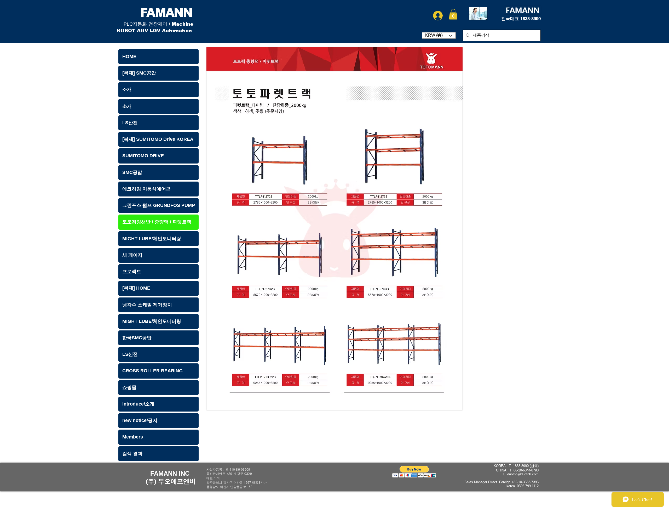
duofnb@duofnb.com (523, 474)
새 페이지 (132, 255)
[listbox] (439, 35)
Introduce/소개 (138, 404)
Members (132, 437)
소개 (127, 89)
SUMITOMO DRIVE (143, 155)
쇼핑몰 (129, 387)
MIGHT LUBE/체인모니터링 (151, 238)
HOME (129, 56)
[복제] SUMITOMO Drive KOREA (157, 139)
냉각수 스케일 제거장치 (147, 304)
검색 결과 (132, 453)
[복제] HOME (136, 288)
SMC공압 (132, 172)
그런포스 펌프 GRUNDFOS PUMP (158, 205)
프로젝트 (131, 271)
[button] (453, 14)
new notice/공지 (139, 420)
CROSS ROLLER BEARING (152, 370)
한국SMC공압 (137, 337)
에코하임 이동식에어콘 (146, 189)
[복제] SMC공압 (139, 73)
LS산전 (130, 122)
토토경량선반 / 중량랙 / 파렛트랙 (156, 221)
